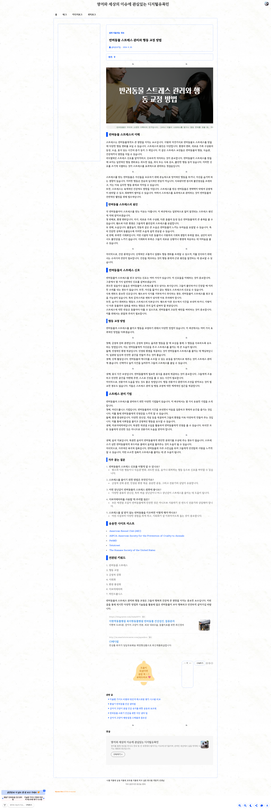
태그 (65, 14)
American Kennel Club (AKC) (125, 531)
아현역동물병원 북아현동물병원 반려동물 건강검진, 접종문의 (142, 621)
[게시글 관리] (190, 663)
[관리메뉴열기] (5, 805)
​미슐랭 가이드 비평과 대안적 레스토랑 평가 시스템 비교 (135, 699)
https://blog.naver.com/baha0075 (125, 617)
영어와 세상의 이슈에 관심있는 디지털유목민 (133, 4)
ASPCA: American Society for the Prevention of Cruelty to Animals (146, 535)
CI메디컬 (114, 641)
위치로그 (92, 14)
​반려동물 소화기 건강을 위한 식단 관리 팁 (129, 713)
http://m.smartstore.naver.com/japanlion (128, 637)
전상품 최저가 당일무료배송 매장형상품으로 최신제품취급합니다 (140, 645)
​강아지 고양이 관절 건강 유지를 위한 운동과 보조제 (133, 708)
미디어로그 (77, 14)
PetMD (113, 540)
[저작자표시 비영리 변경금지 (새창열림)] (209, 663)
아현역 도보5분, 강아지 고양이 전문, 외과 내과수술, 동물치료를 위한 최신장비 (146, 625)
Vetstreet (114, 545)
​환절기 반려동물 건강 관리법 (123, 704)
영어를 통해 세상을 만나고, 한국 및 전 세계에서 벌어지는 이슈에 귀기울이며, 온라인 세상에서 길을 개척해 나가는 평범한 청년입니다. (155, 747)
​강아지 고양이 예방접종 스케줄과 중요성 (128, 718)
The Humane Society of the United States (132, 550)
